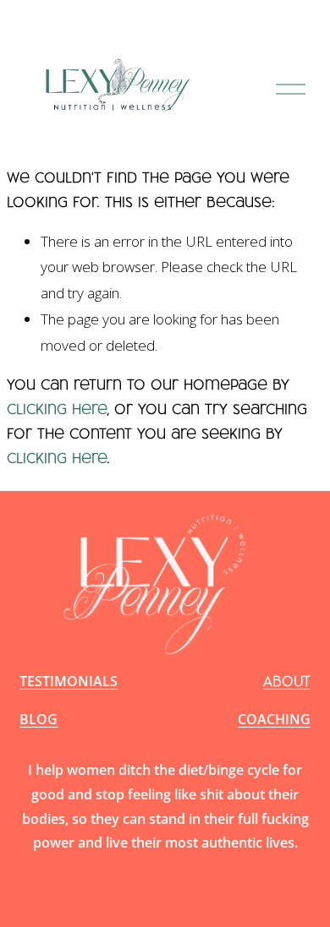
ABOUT (287, 681)
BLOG (38, 719)
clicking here (57, 409)
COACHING (274, 719)
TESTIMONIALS (68, 681)
